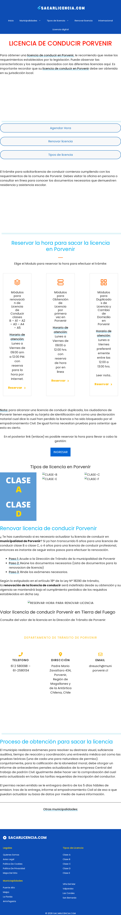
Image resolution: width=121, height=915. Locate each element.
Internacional (105, 20)
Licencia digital (61, 29)
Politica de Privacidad (14, 868)
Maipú (6, 892)
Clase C (67, 863)
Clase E (66, 873)
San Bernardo (69, 897)
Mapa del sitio (10, 873)
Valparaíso (68, 888)
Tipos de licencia (56, 20)
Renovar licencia (84, 20)
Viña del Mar (69, 884)
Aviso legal (8, 859)
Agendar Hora (60, 128)
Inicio (11, 20)
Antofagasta (9, 901)
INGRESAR (60, 452)
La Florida (7, 896)
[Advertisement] (60, 100)
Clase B (66, 859)
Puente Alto (9, 887)
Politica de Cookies (12, 863)
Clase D (67, 868)
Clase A (66, 854)
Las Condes (69, 893)
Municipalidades (28, 20)
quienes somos (11, 854)
